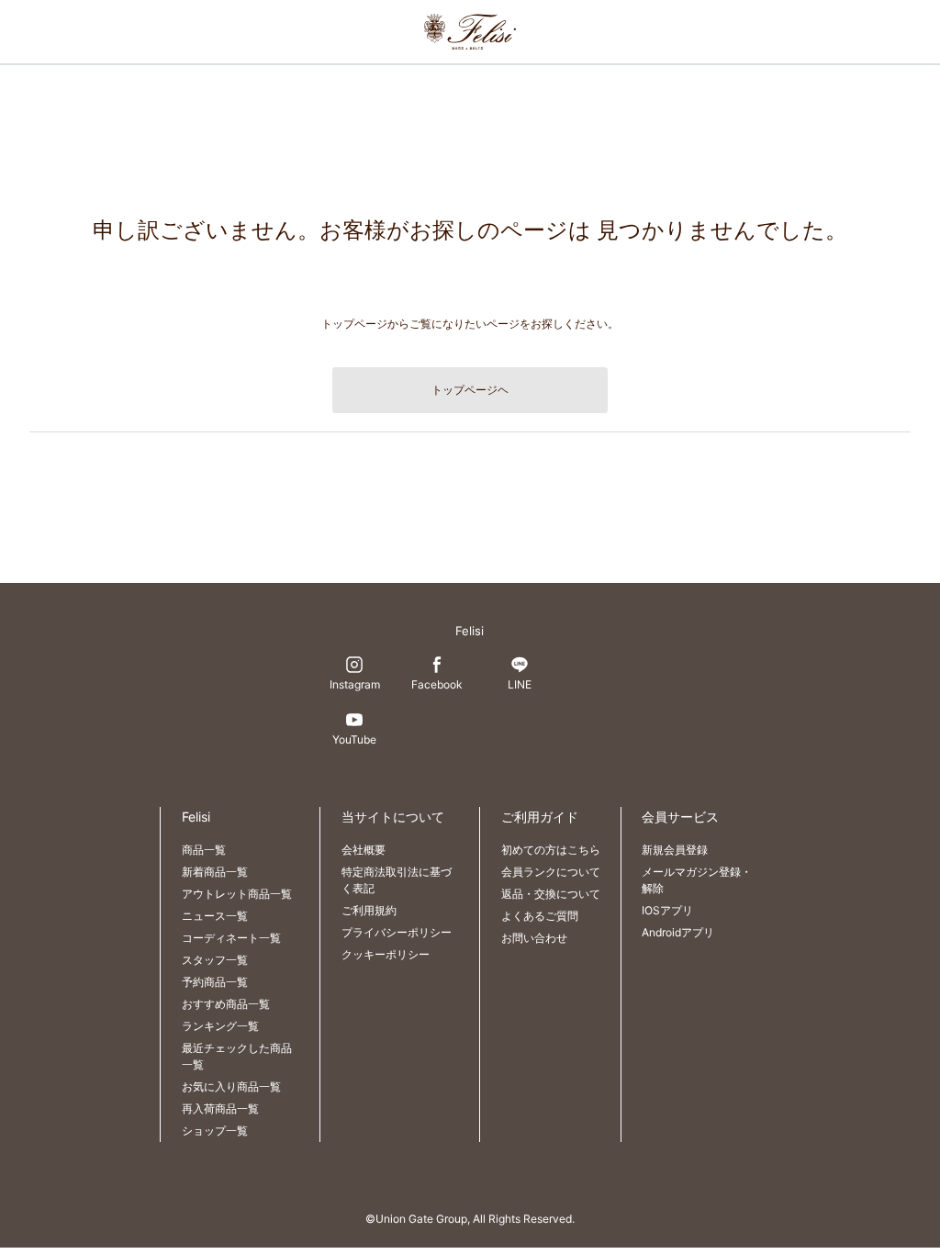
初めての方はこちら (550, 850)
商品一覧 (204, 850)
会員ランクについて (550, 872)
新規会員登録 (675, 850)
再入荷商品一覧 (220, 1108)
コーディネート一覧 (231, 938)
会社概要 (363, 850)
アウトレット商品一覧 (237, 894)
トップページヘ (470, 390)
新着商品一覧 (215, 872)
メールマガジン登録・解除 (697, 880)
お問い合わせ (534, 938)
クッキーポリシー (385, 954)
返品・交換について (550, 894)
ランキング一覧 (220, 1026)
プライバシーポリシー (396, 932)
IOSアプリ (667, 910)
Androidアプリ (678, 932)
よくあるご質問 (539, 916)
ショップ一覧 (215, 1130)
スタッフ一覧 (215, 960)
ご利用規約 (369, 910)
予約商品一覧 (215, 982)
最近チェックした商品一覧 (237, 1056)
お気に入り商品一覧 (231, 1086)
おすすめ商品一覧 (226, 1004)
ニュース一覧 (215, 916)
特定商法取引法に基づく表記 (396, 880)
